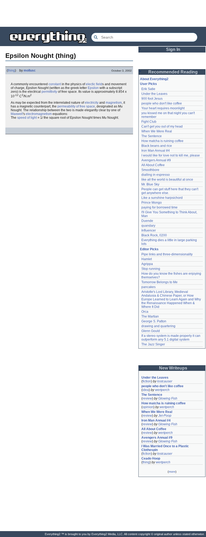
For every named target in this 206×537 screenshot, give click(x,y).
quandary (148, 226)
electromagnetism (39, 114)
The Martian (150, 316)
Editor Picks (149, 249)
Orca (144, 312)
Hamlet (146, 259)
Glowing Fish (167, 398)
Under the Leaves (154, 94)
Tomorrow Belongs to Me (159, 282)
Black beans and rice (156, 146)
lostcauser (164, 381)
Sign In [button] (173, 49)
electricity (91, 103)
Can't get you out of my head (162, 126)
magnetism (114, 103)
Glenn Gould (150, 331)
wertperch (162, 390)
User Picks (148, 84)
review (147, 398)
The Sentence (151, 136)
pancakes (148, 287)
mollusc (30, 70)
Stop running (150, 269)
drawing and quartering (158, 326)
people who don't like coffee (161, 103)
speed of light (27, 118)
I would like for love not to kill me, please (170, 155)
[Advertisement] (103, 13)
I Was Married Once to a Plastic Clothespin (165, 448)
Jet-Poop (164, 415)
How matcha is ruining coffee (162, 141)
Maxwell (17, 114)
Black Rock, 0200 (154, 235)
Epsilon (93, 88)
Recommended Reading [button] (173, 72)
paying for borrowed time (159, 207)
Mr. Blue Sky (150, 184)
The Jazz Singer (153, 344)
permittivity (49, 92)
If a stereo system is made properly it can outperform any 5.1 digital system (171, 337)
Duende (147, 221)
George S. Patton (153, 321)
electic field (94, 84)
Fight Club (148, 122)
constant (55, 84)
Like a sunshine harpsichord (162, 198)
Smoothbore (150, 170)
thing (11, 70)
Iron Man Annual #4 (155, 150)
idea (145, 390)
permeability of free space (76, 106)
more (172, 471)
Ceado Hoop (150, 458)
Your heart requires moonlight (163, 108)
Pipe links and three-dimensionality (167, 254)
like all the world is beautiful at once (167, 179)
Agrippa (147, 264)
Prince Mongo (151, 202)
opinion (147, 407)
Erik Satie (148, 89)
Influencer (148, 230)
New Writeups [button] (173, 368)
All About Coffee (153, 165)
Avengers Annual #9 (156, 160)
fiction (146, 381)
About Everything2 (154, 79)
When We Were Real (156, 131)
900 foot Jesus (152, 98)
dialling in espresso (155, 175)
